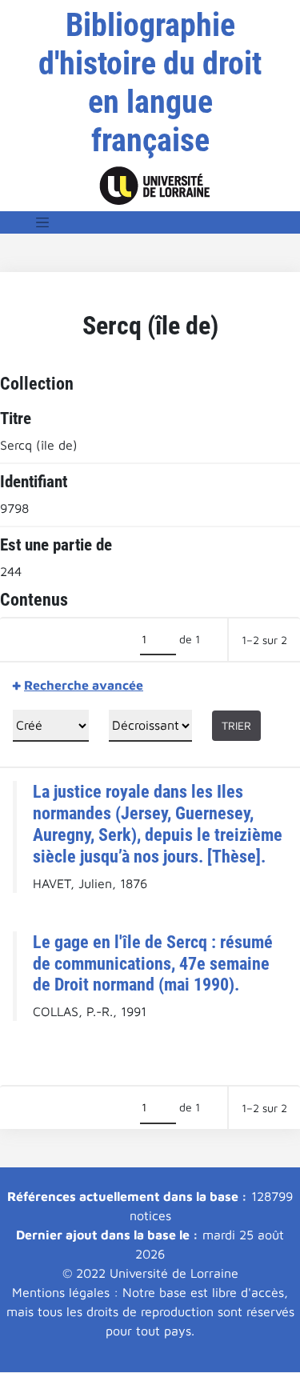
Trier (236, 725)
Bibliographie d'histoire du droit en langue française (150, 82)
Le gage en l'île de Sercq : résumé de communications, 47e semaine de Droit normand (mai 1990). (153, 963)
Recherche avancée (83, 685)
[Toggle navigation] (42, 222)
